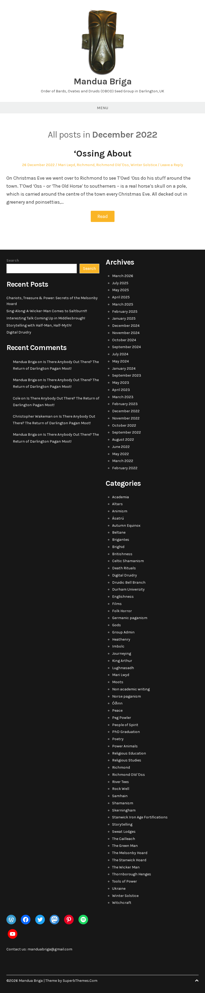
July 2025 (120, 283)
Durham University (128, 589)
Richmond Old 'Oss (112, 165)
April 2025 (121, 297)
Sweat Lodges (124, 831)
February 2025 (124, 311)
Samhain (120, 796)
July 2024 (120, 354)
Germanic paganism (129, 618)
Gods (116, 625)
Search (12, 260)
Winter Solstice (144, 165)
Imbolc (118, 646)
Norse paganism (126, 696)
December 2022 (126, 411)
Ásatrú (118, 518)
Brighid (118, 547)
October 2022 (124, 425)
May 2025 (120, 290)
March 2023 (122, 397)
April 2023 (121, 390)
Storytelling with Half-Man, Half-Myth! (39, 325)
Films (117, 603)
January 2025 (124, 318)
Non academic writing (131, 689)
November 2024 (126, 333)
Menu (102, 107)
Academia (120, 497)
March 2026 (122, 276)
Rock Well (120, 788)
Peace (117, 710)
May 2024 (120, 361)
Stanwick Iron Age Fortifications (140, 817)
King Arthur (122, 660)
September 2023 (126, 375)
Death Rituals (124, 568)
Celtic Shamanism (128, 561)
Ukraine (118, 888)
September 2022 (126, 432)
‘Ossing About (102, 153)
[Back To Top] (197, 980)
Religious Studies (126, 760)
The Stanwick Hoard (129, 860)
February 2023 (125, 404)
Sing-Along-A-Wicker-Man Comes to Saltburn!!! (46, 311)
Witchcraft (121, 902)
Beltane (118, 532)
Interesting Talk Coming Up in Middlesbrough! (45, 318)
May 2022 (120, 454)
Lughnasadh (123, 668)
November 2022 (126, 418)
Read (102, 216)
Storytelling (122, 824)
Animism (119, 511)
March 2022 (122, 461)
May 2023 (120, 382)
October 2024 (124, 340)
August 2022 (123, 439)
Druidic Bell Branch (128, 582)
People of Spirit (125, 725)
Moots (117, 682)
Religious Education (129, 753)
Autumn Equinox (126, 525)
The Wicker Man (126, 867)
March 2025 (122, 304)
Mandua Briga (103, 81)
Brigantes (120, 539)
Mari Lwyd (66, 165)
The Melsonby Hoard (129, 853)
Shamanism (122, 803)
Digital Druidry (18, 332)
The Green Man (125, 845)
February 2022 (124, 468)
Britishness (122, 554)
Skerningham (124, 810)
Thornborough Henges (131, 874)
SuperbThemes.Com (80, 980)
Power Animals (125, 746)
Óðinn (117, 703)
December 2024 (126, 325)
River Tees (120, 782)
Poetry (118, 739)
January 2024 (124, 368)
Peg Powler (121, 717)
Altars (117, 504)
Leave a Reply (171, 165)
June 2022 (121, 446)
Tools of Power (124, 881)
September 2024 (126, 347)
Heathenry (121, 639)
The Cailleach (123, 839)
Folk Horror (122, 611)
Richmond (85, 165)
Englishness (123, 596)
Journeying (121, 653)
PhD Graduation (126, 732)
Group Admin (123, 632)
